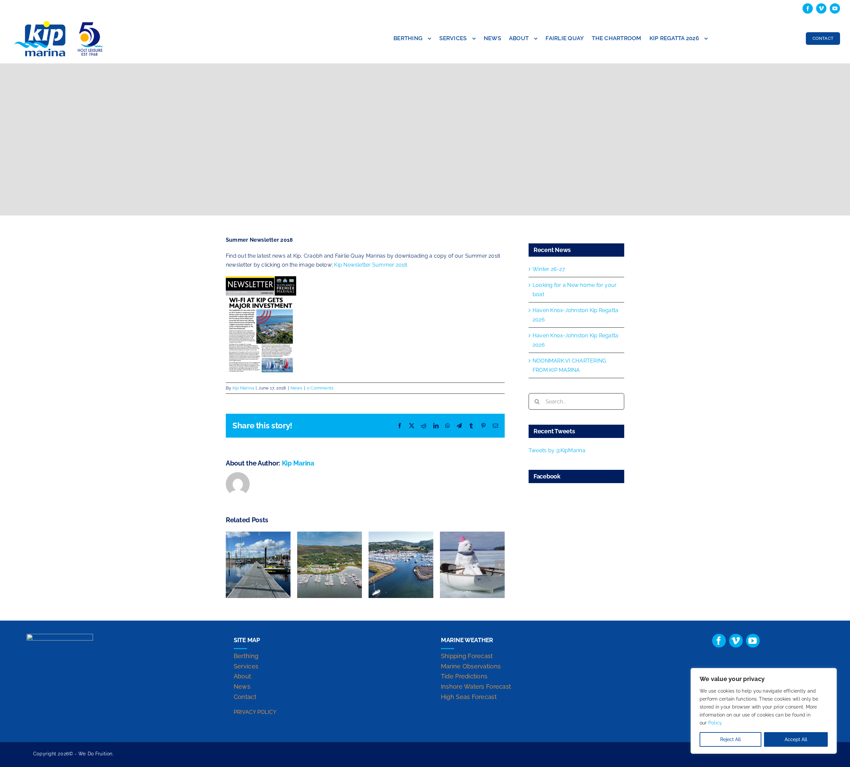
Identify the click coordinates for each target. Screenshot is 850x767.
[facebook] (808, 8)
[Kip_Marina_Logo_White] (60, 636)
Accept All (796, 739)
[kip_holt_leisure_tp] (59, 22)
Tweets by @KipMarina (557, 450)
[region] (764, 711)
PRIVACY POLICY (255, 712)
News (296, 387)
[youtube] (835, 8)
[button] (231, 565)
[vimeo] (821, 8)
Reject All (730, 739)
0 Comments (320, 387)
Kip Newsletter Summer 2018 (370, 265)
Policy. (715, 722)
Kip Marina (243, 387)
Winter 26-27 (549, 269)
